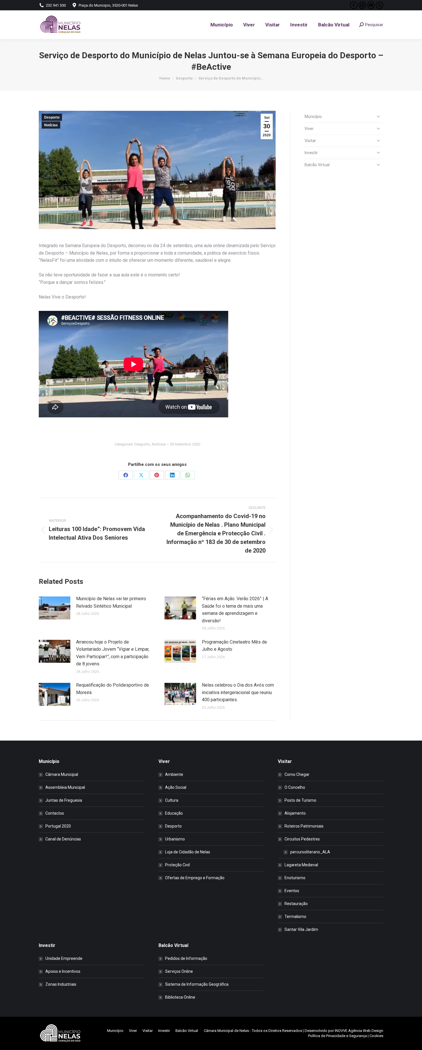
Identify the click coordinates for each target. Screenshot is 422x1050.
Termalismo (295, 916)
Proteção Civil (177, 865)
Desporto (51, 117)
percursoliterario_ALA (310, 852)
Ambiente (174, 774)
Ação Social (175, 787)
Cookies (376, 1036)
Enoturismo (294, 877)
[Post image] (54, 607)
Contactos (54, 813)
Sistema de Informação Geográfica (197, 984)
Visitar (310, 140)
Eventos (291, 890)
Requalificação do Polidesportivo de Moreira (112, 688)
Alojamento (295, 813)
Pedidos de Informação (186, 958)
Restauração (296, 903)
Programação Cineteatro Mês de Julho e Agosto (234, 645)
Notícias (51, 125)
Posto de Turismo (300, 800)
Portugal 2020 (58, 826)
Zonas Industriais (60, 984)
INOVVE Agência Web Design (359, 1030)
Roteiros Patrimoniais (304, 826)
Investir (311, 152)
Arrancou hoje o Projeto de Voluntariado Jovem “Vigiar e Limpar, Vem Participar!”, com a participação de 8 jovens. (112, 653)
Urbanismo (175, 839)
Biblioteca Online (180, 997)
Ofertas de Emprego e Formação (194, 877)
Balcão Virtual (317, 164)
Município (313, 116)
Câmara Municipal (61, 774)
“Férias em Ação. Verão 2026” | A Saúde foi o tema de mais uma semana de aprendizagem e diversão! (235, 609)
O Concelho (294, 787)
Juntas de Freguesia (63, 800)
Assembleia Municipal (65, 787)
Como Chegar (296, 774)
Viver (309, 128)
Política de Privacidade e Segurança (337, 1036)
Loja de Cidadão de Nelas (187, 852)
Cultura (171, 800)
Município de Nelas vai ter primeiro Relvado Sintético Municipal (111, 602)
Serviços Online (179, 971)
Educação (174, 813)
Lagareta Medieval (301, 865)
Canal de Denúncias (63, 839)
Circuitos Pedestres (302, 839)
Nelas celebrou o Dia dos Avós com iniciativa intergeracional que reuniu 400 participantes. (238, 692)
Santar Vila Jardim (301, 929)
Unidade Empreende (63, 958)
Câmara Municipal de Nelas (226, 1030)
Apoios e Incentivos (62, 971)
